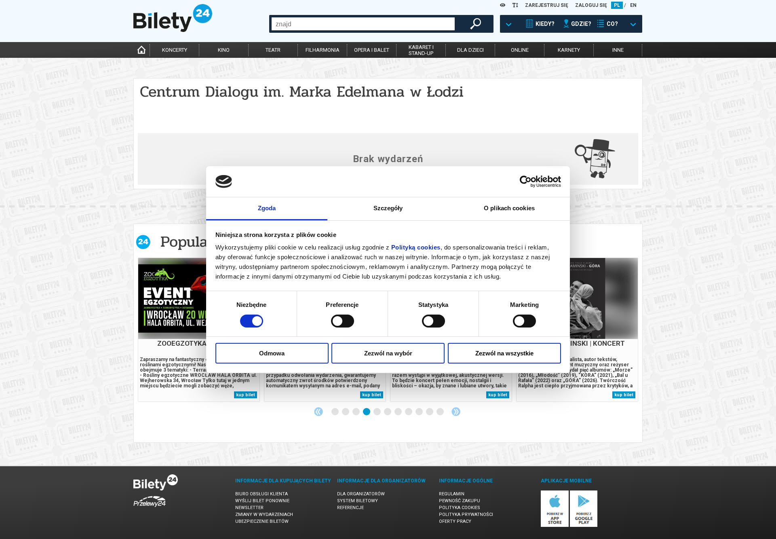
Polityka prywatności (466, 514)
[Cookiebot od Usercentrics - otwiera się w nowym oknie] (525, 181)
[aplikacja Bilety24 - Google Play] (584, 525)
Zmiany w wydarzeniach (264, 514)
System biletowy (357, 500)
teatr (273, 50)
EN (633, 5)
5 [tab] (377, 412)
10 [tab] (430, 412)
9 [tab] (419, 412)
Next (455, 411)
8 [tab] (409, 412)
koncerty (174, 50)
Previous (318, 411)
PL (617, 5)
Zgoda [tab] (267, 208)
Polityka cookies (459, 507)
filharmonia (323, 50)
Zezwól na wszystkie (504, 353)
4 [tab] (367, 412)
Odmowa (272, 353)
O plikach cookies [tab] (509, 208)
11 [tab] (440, 412)
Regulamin (451, 494)
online (520, 50)
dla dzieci (470, 50)
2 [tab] (346, 412)
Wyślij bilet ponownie (262, 500)
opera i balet (371, 50)
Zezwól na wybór (388, 353)
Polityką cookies (416, 247)
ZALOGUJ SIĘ (591, 5)
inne (618, 50)
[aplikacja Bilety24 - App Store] (555, 525)
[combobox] (363, 24)
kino (224, 50)
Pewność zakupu (459, 500)
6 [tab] (388, 412)
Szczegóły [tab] (388, 208)
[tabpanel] (199, 330)
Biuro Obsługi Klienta (261, 494)
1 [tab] (335, 412)
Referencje (350, 507)
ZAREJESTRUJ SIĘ (546, 5)
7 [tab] (398, 412)
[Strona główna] (172, 30)
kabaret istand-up (421, 50)
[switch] (342, 321)
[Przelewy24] (149, 508)
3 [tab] (356, 412)
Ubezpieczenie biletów (262, 521)
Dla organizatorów (361, 494)
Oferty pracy (455, 521)
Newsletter (249, 507)
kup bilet (245, 394)
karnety (569, 50)
